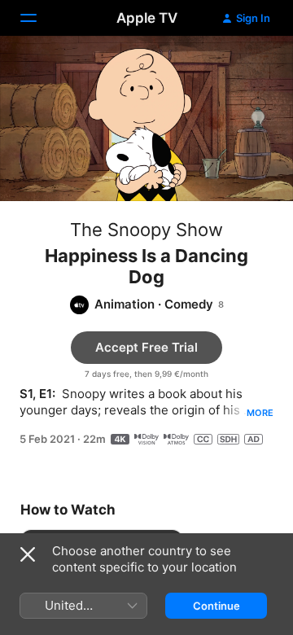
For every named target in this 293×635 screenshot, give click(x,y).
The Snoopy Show (146, 229)
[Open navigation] (38, 18)
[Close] (27, 554)
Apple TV (146, 18)
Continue (216, 605)
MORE (260, 412)
